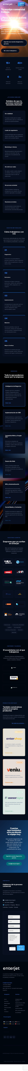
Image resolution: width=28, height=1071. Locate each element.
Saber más (8, 403)
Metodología (7, 1003)
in (4, 1037)
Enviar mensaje (20, 948)
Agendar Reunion (22, 4)
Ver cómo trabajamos (10, 50)
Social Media (18, 1012)
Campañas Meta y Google (19, 1005)
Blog (5, 1009)
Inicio (5, 999)
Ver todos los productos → (18, 723)
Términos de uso (17, 1061)
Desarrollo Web (18, 1008)
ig (10, 1037)
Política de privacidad (8, 1061)
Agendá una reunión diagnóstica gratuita (13, 42)
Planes (5, 1005)
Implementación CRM (20, 1002)
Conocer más (9, 753)
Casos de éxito (7, 1007)
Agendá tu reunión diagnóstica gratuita (14, 857)
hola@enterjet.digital (14, 863)
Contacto (6, 1011)
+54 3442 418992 (7, 984)
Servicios (6, 1001)
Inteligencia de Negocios (18, 1000)
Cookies (23, 1061)
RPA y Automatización (20, 1010)
